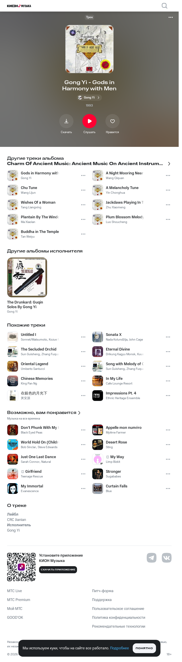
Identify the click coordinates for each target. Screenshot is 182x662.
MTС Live (14, 591)
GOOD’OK (15, 617)
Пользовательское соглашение (118, 608)
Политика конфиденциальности (118, 617)
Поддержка (102, 600)
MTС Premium (18, 600)
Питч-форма (102, 591)
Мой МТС (14, 608)
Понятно (144, 648)
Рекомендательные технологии (118, 626)
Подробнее (119, 648)
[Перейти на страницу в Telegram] (151, 558)
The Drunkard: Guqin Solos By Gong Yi (25, 304)
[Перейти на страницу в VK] (167, 558)
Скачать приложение (58, 569)
